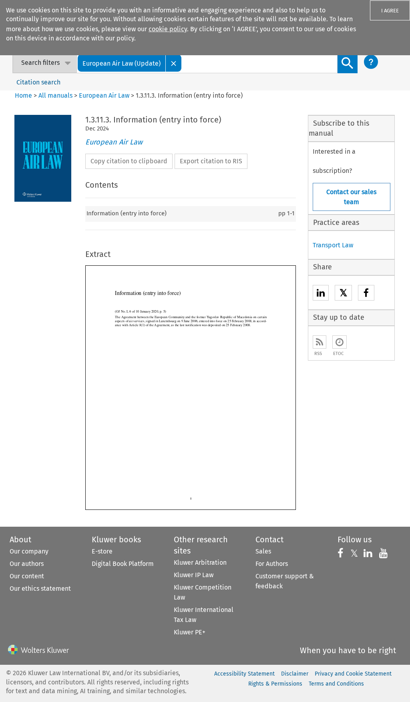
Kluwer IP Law (193, 575)
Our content (27, 576)
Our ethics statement (40, 588)
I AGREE (390, 11)
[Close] (174, 63)
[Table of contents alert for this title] (339, 342)
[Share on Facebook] (366, 294)
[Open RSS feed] (319, 342)
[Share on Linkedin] (321, 294)
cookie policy (168, 29)
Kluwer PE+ (189, 632)
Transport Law (333, 245)
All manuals (55, 95)
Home (23, 95)
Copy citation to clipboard (128, 161)
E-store (102, 551)
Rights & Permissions (275, 683)
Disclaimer (294, 673)
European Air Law (104, 95)
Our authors (27, 564)
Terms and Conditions (336, 683)
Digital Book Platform (123, 564)
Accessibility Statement (244, 673)
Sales (263, 551)
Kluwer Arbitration (200, 562)
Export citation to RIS (211, 161)
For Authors (271, 564)
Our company (29, 551)
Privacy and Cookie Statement (353, 673)
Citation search (38, 82)
